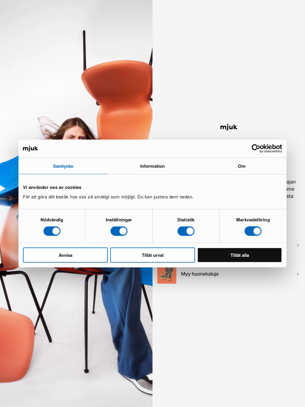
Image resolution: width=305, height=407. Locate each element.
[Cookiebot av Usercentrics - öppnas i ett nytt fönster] (256, 148)
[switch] (119, 231)
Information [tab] (152, 166)
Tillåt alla (240, 254)
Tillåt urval (153, 254)
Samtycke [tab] (63, 166)
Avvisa (65, 254)
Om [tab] (241, 166)
